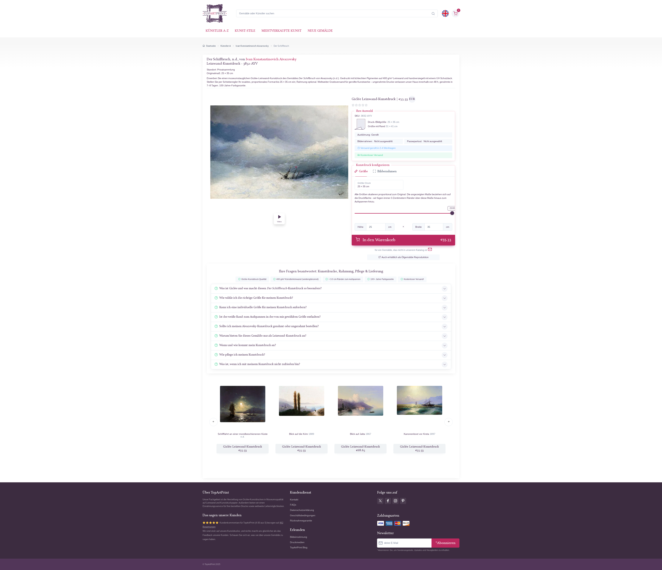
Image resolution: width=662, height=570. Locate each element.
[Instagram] (395, 501)
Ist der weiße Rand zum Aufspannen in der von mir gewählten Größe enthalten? (269, 316)
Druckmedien (297, 542)
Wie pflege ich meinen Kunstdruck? (242, 354)
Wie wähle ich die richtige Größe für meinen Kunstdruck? (256, 297)
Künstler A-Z (217, 31)
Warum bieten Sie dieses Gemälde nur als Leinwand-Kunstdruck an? (262, 335)
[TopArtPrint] (215, 13)
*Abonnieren (445, 543)
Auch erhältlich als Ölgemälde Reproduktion (405, 257)
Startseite (211, 46)
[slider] (452, 213)
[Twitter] (380, 501)
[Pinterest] (403, 501)
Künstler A (225, 46)
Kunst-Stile (245, 31)
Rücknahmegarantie (301, 520)
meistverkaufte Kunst (282, 31)
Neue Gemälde (320, 31)
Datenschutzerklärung (302, 510)
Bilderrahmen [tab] (387, 171)
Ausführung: (368, 134)
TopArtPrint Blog (298, 547)
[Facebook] (388, 501)
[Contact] (430, 250)
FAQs (293, 504)
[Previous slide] (213, 422)
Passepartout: (424, 141)
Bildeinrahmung (298, 537)
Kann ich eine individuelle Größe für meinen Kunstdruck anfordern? (263, 307)
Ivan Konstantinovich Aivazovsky (252, 46)
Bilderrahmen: (375, 141)
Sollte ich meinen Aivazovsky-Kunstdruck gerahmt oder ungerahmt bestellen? (269, 326)
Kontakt (294, 499)
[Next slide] (448, 422)
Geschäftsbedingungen (302, 515)
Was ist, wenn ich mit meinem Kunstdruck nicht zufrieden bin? (259, 364)
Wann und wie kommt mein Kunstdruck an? (247, 345)
